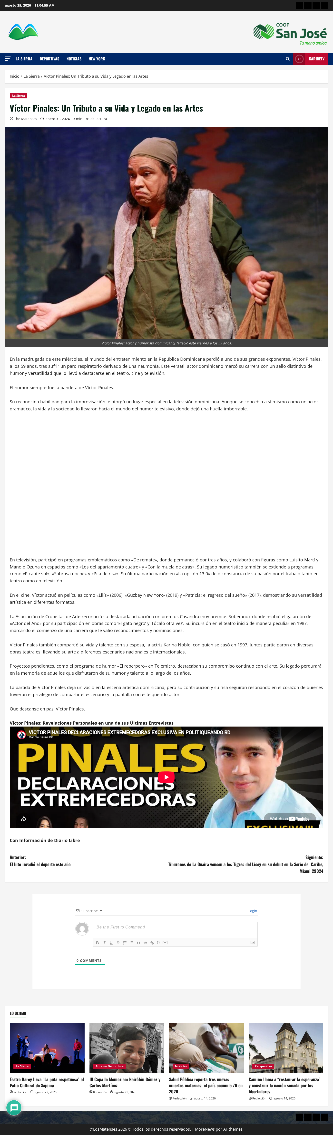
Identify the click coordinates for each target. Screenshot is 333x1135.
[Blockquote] (138, 943)
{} (158, 942)
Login (252, 910)
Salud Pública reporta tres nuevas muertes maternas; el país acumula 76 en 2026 (206, 1085)
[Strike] (118, 943)
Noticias (74, 59)
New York (97, 59)
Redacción (20, 1092)
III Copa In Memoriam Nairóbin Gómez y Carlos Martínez (124, 1082)
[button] (8, 59)
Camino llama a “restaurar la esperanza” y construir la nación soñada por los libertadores (284, 1085)
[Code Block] (145, 943)
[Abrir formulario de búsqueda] (288, 59)
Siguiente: (245, 864)
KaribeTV (316, 59)
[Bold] (97, 943)
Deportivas (49, 59)
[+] (165, 942)
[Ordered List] (124, 943)
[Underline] (111, 943)
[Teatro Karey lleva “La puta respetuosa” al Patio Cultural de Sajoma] (47, 1048)
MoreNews (205, 1129)
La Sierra (24, 59)
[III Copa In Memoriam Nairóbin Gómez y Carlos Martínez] (126, 1048)
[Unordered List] (131, 943)
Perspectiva (263, 1066)
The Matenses (25, 118)
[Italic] (104, 943)
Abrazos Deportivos (110, 1066)
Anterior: (40, 860)
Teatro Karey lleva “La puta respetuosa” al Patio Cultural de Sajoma (47, 1082)
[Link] (152, 943)
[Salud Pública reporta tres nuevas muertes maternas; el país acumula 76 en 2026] (206, 1048)
